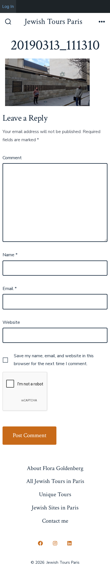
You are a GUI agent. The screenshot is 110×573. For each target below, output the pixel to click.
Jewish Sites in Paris (55, 507)
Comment (12, 158)
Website (11, 322)
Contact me (55, 521)
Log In (8, 6)
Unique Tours (55, 494)
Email (10, 289)
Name (10, 255)
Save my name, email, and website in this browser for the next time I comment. (54, 360)
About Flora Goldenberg (55, 468)
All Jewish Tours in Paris (55, 481)
